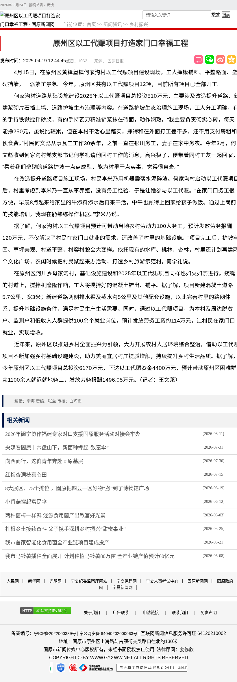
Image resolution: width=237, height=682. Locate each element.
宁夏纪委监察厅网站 (89, 581)
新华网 (34, 581)
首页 (91, 24)
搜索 (216, 14)
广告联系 (121, 612)
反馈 (50, 5)
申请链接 (151, 612)
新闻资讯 (112, 24)
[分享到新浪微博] (220, 59)
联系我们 (180, 612)
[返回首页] (32, 20)
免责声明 (209, 612)
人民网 (13, 581)
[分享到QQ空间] (231, 59)
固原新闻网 (198, 581)
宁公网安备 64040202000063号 (108, 633)
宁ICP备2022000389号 (55, 633)
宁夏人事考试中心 (162, 581)
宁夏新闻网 (122, 587)
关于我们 (92, 612)
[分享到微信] (209, 59)
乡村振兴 (138, 24)
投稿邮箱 (36, 5)
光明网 (55, 581)
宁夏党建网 (126, 581)
